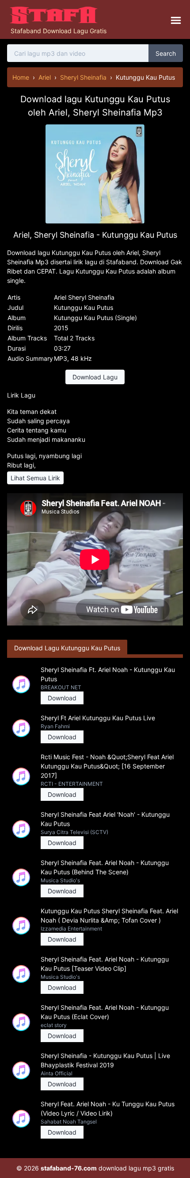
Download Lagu (95, 377)
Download (62, 698)
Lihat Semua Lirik (35, 478)
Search (166, 53)
